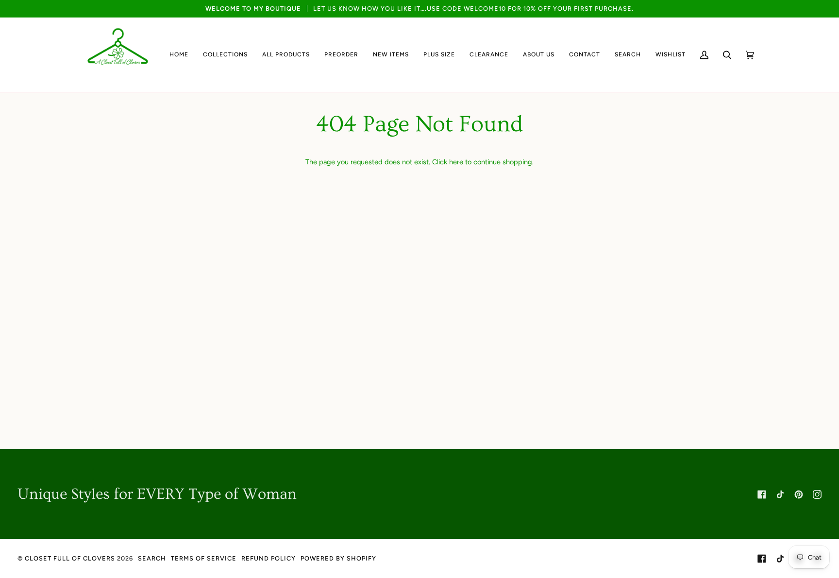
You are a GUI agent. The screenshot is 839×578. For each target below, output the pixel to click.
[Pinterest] (798, 494)
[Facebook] (761, 494)
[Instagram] (817, 494)
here (456, 162)
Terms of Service (203, 558)
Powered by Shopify (338, 558)
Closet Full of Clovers (70, 558)
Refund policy (268, 558)
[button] (225, 55)
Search (152, 558)
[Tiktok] (780, 494)
